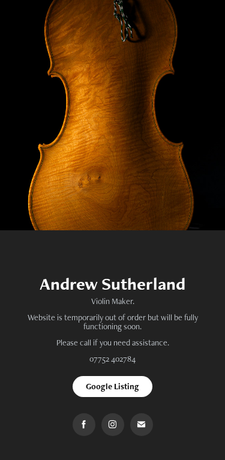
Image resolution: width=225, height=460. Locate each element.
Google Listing (112, 386)
